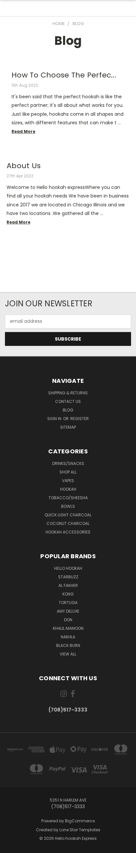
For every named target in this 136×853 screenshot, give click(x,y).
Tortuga (68, 602)
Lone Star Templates (79, 830)
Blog (68, 410)
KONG (68, 594)
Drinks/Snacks (68, 463)
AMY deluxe (68, 611)
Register (79, 418)
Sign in (54, 418)
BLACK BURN (68, 645)
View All (68, 654)
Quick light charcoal (68, 515)
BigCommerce (80, 821)
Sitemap (68, 427)
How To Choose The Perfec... (64, 75)
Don (68, 620)
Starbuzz (68, 577)
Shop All (68, 472)
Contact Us (68, 401)
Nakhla (68, 637)
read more (23, 131)
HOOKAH (68, 489)
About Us (24, 166)
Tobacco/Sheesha (68, 498)
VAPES (68, 480)
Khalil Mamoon (68, 628)
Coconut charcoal (68, 523)
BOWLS (68, 506)
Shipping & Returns (68, 393)
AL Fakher (68, 585)
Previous (10, 846)
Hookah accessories (68, 532)
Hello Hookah (68, 568)
